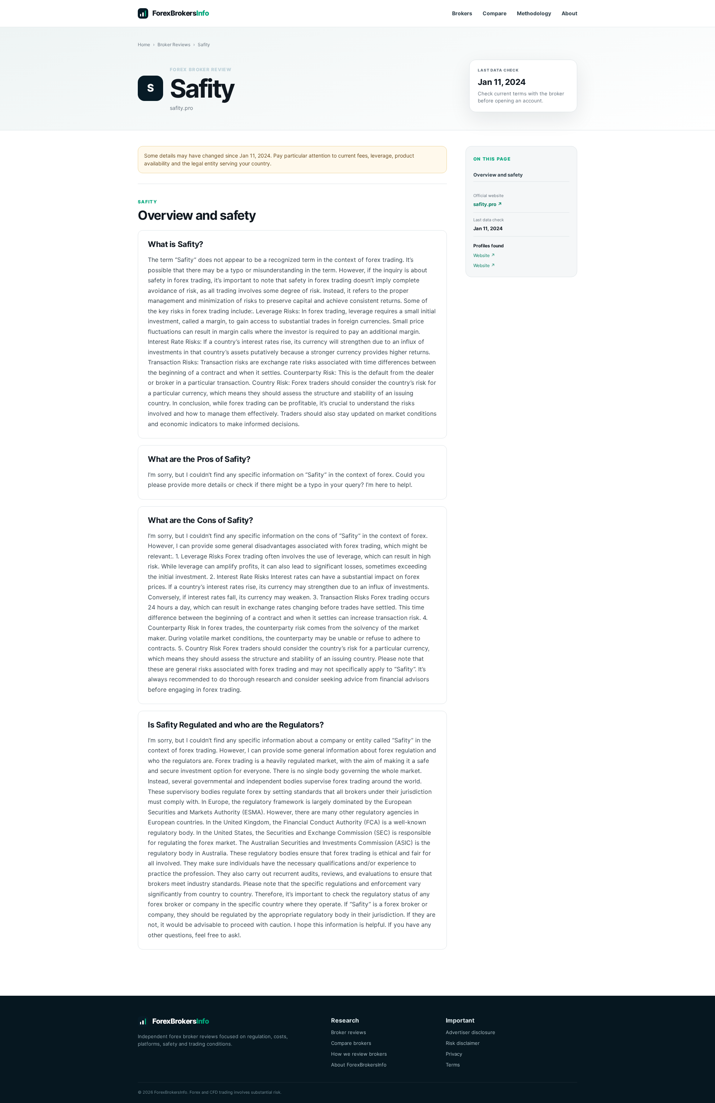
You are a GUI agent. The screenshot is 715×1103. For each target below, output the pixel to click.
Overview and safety (498, 175)
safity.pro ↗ (487, 204)
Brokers (462, 13)
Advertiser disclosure (470, 1032)
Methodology (534, 13)
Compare (494, 13)
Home (144, 44)
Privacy (454, 1054)
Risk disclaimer (463, 1043)
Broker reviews (348, 1032)
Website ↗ (484, 255)
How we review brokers (359, 1054)
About (569, 13)
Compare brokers (351, 1043)
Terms (453, 1065)
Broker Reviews (174, 44)
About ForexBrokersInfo (359, 1065)
